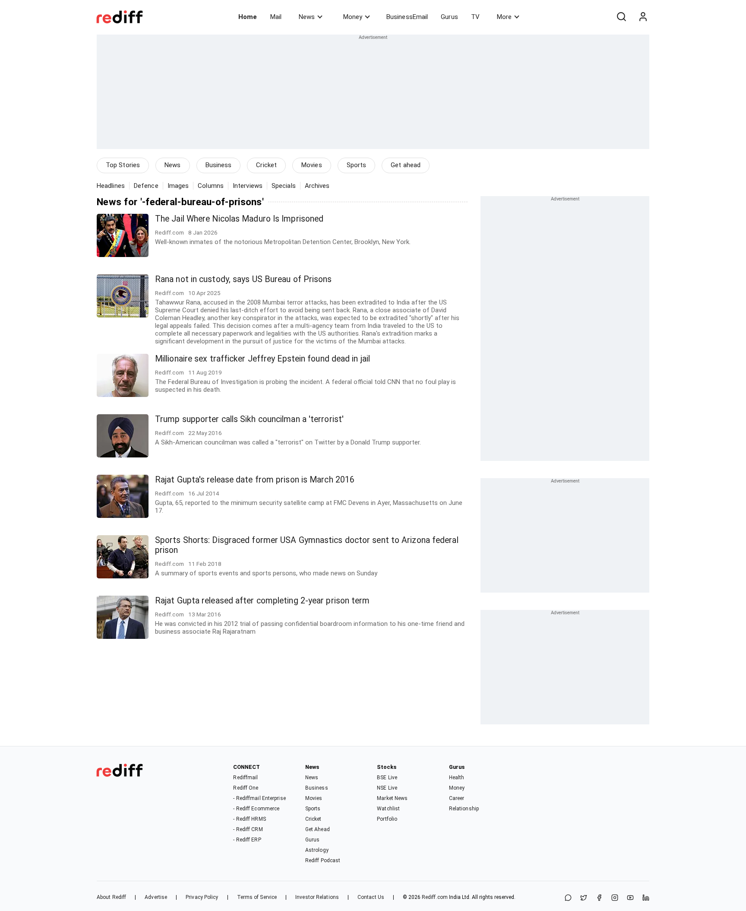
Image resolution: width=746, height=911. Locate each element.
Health (457, 778)
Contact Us (370, 897)
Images (178, 186)
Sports (357, 165)
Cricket (266, 165)
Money (352, 17)
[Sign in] (642, 17)
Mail (275, 17)
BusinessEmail (407, 17)
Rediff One (245, 788)
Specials (284, 186)
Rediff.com (435, 897)
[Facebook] (599, 898)
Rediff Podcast (322, 860)
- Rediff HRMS (249, 819)
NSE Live (387, 788)
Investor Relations (317, 897)
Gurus (449, 17)
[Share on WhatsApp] (568, 898)
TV (475, 17)
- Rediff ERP (247, 840)
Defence (146, 186)
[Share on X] (583, 898)
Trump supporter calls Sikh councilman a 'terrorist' (249, 419)
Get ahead (405, 165)
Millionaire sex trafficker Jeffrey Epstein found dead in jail (262, 359)
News (307, 17)
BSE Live (387, 778)
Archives (317, 186)
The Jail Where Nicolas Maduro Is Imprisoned (239, 219)
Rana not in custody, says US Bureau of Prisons (243, 279)
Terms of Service (257, 897)
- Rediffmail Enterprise (259, 798)
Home (247, 17)
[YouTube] (630, 898)
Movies (311, 165)
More (504, 17)
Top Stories (123, 165)
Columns (211, 186)
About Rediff (111, 897)
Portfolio (387, 819)
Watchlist (388, 809)
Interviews (247, 186)
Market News (392, 798)
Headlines (111, 186)
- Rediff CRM (247, 829)
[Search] (621, 17)
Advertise (156, 897)
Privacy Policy (202, 897)
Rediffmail (245, 778)
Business (218, 165)
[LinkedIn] (645, 898)
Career (457, 798)
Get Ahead (317, 829)
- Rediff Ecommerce (256, 809)
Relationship (464, 809)
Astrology (317, 850)
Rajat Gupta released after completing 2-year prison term (262, 601)
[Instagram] (614, 898)
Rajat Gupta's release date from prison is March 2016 (254, 480)
